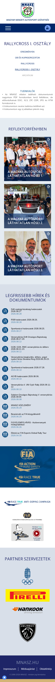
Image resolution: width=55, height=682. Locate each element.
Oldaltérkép (46, 669)
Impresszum (9, 669)
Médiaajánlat (28, 669)
